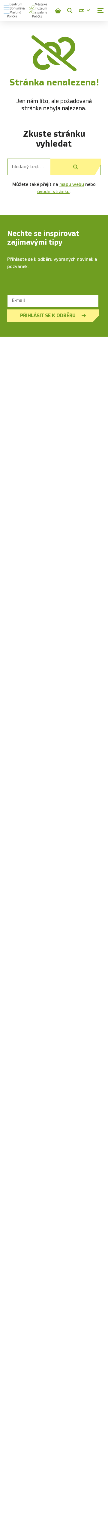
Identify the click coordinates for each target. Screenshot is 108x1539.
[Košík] (58, 10)
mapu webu (71, 184)
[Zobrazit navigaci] (100, 10)
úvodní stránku (53, 192)
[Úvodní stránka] (14, 10)
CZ (81, 10)
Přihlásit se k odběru (48, 315)
